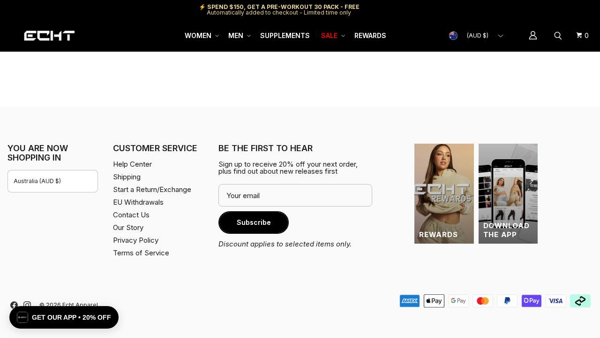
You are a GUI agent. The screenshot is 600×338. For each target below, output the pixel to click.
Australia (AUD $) (37, 180)
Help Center (561, 10)
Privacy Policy (135, 240)
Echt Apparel (80, 304)
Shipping (513, 10)
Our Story (128, 227)
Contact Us (131, 214)
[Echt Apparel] (49, 35)
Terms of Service (141, 252)
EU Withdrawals (138, 202)
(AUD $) (477, 35)
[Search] (559, 35)
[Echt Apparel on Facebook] (14, 305)
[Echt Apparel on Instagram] (27, 305)
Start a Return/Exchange (152, 189)
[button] (201, 36)
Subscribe (254, 222)
